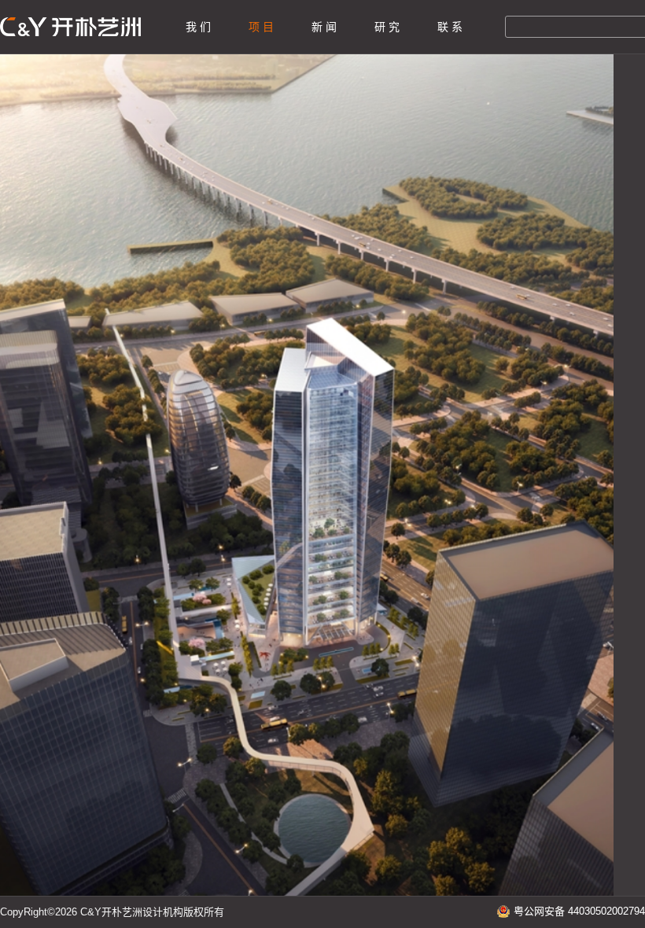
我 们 (198, 26)
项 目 (261, 26)
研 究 (387, 26)
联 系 (450, 26)
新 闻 (324, 26)
